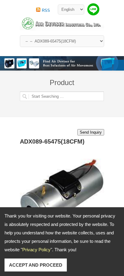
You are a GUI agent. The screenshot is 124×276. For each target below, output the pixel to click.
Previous (107, 65)
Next (118, 65)
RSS (46, 10)
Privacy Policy (36, 249)
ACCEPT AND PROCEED (35, 265)
